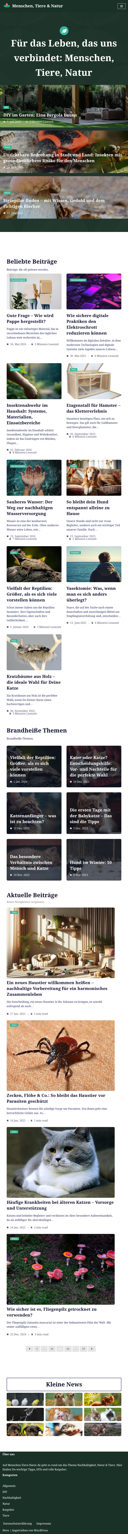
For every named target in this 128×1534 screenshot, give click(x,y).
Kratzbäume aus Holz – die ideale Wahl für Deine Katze (34, 682)
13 (68, 1348)
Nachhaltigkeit (18, 280)
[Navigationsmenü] (122, 6)
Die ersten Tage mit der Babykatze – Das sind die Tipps (91, 816)
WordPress (41, 1530)
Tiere (73, 370)
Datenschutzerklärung (17, 1523)
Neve (5, 1530)
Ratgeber (15, 370)
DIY (6, 107)
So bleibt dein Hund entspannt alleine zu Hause (88, 508)
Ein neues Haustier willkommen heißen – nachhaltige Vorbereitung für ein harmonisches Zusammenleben (57, 988)
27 (83, 1348)
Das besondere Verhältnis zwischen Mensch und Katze (31, 862)
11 (52, 1348)
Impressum (43, 1523)
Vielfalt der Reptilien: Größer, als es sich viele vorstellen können (32, 594)
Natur (7, 147)
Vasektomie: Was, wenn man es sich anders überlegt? (91, 594)
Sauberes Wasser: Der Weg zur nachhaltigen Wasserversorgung (30, 508)
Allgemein (9, 1486)
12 (60, 1348)
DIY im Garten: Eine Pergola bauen (40, 115)
